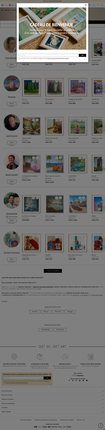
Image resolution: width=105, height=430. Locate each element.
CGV (40, 58)
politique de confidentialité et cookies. (58, 58)
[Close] (86, 5)
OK (82, 55)
